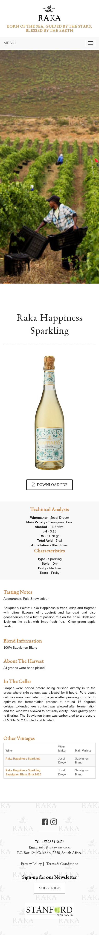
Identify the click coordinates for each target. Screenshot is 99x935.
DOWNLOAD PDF (51, 484)
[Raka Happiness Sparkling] (49, 412)
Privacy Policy (31, 863)
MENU (9, 43)
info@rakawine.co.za (55, 847)
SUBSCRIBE (49, 888)
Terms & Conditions (62, 863)
